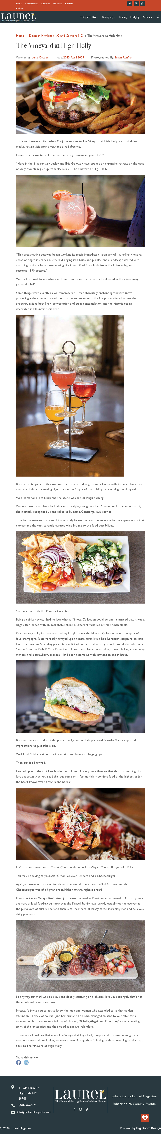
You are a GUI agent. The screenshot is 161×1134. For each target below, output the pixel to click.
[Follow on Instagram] (136, 3)
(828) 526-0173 (27, 1105)
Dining (123, 17)
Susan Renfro (123, 57)
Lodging (134, 17)
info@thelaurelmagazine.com (34, 1112)
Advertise (45, 4)
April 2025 (77, 57)
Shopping (107, 17)
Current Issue (31, 4)
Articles (147, 17)
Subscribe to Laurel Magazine (134, 1096)
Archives (20, 8)
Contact (69, 4)
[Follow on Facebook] (129, 3)
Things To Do (88, 17)
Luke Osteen (40, 57)
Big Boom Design (148, 1128)
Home (19, 4)
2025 (66, 57)
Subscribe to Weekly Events (134, 1103)
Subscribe (57, 4)
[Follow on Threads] (142, 3)
